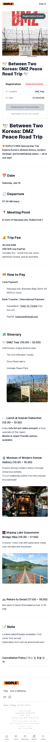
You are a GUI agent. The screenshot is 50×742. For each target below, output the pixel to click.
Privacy (13, 705)
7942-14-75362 (28, 306)
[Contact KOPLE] (4, 697)
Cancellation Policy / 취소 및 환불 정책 (23, 659)
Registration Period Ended (25, 107)
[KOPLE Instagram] (9, 697)
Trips (5, 691)
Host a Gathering (18, 691)
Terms (5, 705)
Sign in (42, 4)
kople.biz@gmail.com (26, 316)
